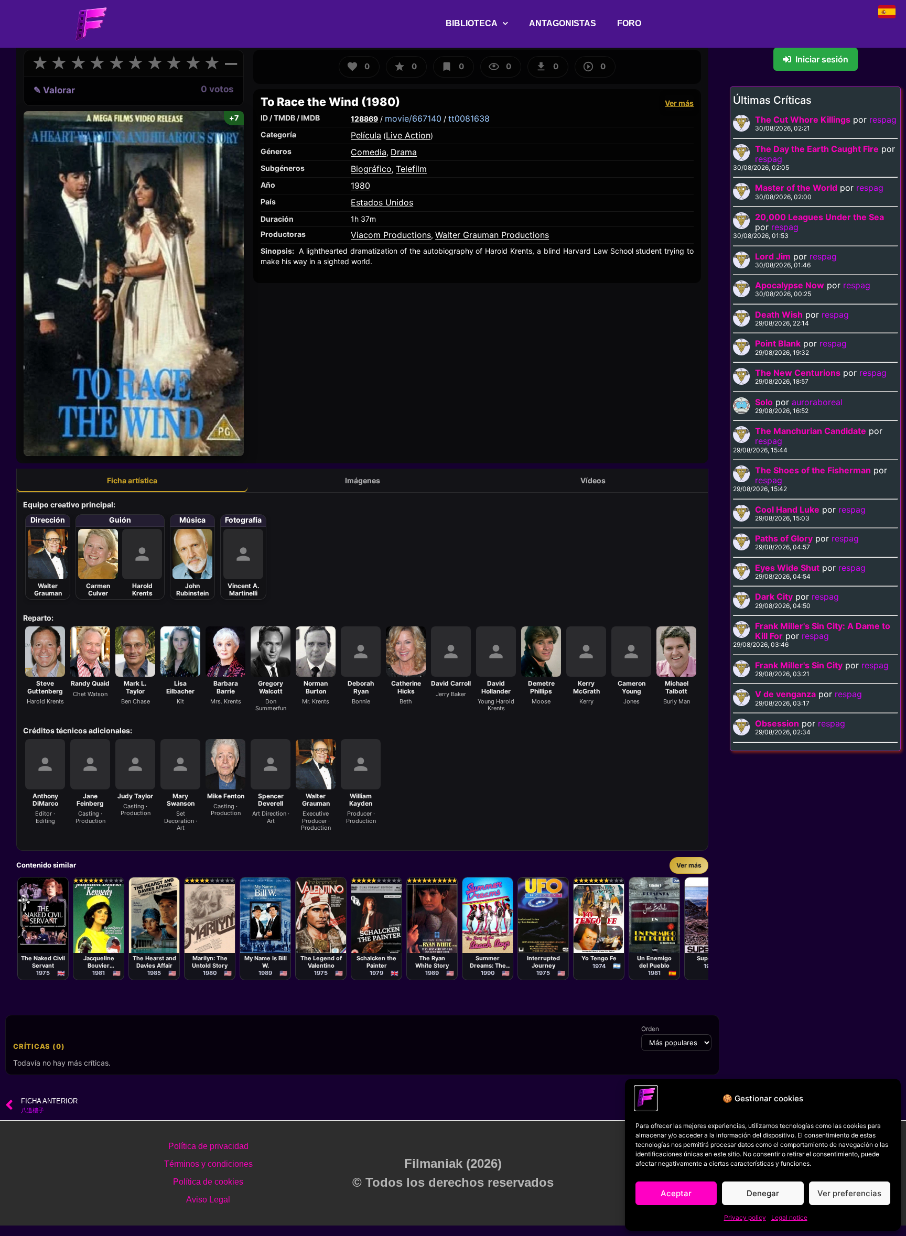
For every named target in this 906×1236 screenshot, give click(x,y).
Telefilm (411, 169)
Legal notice (789, 1217)
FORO (629, 23)
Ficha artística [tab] (132, 480)
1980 (360, 185)
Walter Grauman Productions (492, 235)
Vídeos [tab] (593, 480)
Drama (404, 152)
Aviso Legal (208, 1199)
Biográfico (371, 169)
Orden (650, 1029)
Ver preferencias (849, 1193)
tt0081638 (469, 118)
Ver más (679, 103)
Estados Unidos (382, 202)
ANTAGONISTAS (562, 23)
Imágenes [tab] (362, 480)
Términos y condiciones (208, 1163)
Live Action (408, 135)
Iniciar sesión (821, 59)
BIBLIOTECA (472, 23)
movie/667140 (413, 118)
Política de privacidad (208, 1146)
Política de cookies (208, 1181)
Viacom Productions (391, 235)
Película (366, 135)
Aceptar (676, 1193)
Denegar (763, 1193)
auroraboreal (817, 402)
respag (883, 119)
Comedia (368, 152)
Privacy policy (745, 1217)
